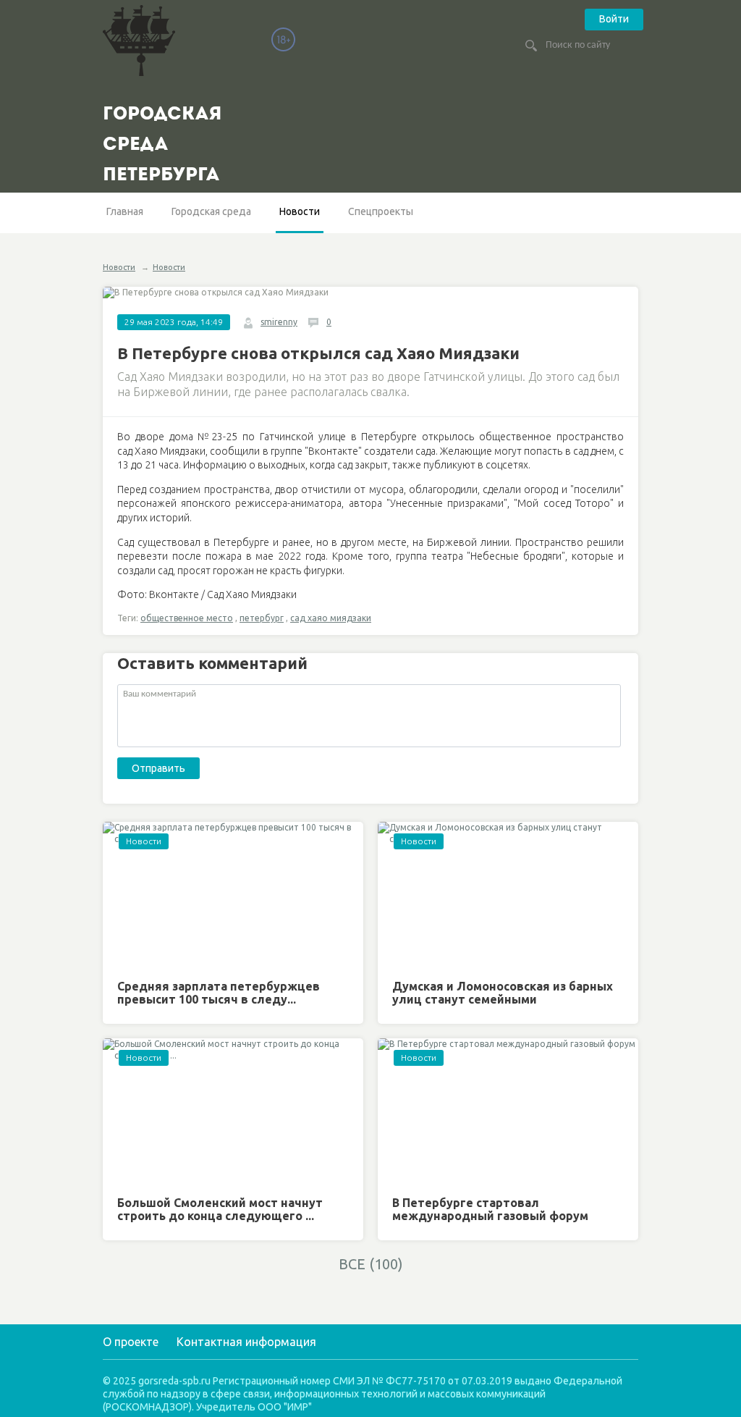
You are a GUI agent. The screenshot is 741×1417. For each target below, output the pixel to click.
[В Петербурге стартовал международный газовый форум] (508, 1111)
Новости (299, 211)
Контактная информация (246, 1341)
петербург (262, 618)
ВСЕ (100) (371, 1264)
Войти (614, 19)
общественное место (186, 618)
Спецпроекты (380, 211)
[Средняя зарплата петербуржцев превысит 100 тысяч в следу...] (233, 895)
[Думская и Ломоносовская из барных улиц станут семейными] (508, 895)
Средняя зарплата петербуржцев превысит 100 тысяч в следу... (218, 993)
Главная (124, 211)
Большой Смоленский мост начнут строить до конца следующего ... (220, 1209)
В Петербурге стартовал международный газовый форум (490, 1209)
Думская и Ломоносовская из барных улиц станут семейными (502, 993)
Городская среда (211, 211)
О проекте (130, 1341)
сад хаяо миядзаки (330, 618)
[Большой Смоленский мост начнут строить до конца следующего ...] (233, 1111)
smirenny (279, 322)
